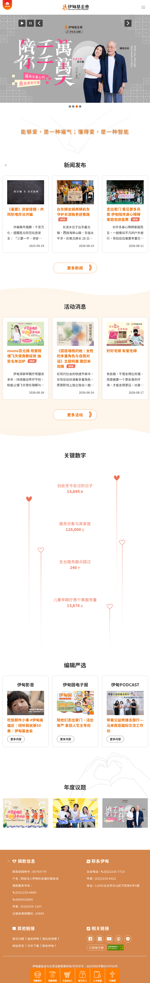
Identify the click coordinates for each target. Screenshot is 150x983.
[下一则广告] (128, 23)
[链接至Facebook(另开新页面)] (90, 939)
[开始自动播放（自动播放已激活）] (21, 23)
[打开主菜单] (143, 7)
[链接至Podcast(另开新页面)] (118, 939)
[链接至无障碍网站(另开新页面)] (116, 947)
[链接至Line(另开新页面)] (128, 939)
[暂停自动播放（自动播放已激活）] (30, 23)
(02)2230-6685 (25, 892)
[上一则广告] (39, 23)
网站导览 (18, 946)
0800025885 (24, 899)
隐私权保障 (49, 939)
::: (6, 165)
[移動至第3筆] (77, 106)
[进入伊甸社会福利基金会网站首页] (75, 7)
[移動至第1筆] (70, 106)
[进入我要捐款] (7, 9)
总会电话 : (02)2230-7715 (106, 871)
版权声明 (33, 939)
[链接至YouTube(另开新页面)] (109, 939)
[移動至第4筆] (80, 106)
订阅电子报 (96, 948)
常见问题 (18, 939)
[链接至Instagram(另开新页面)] (99, 939)
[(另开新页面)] (75, 59)
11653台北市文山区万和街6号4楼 (117, 885)
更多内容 (16, 739)
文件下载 (33, 946)
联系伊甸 (48, 946)
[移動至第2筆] (73, 106)
